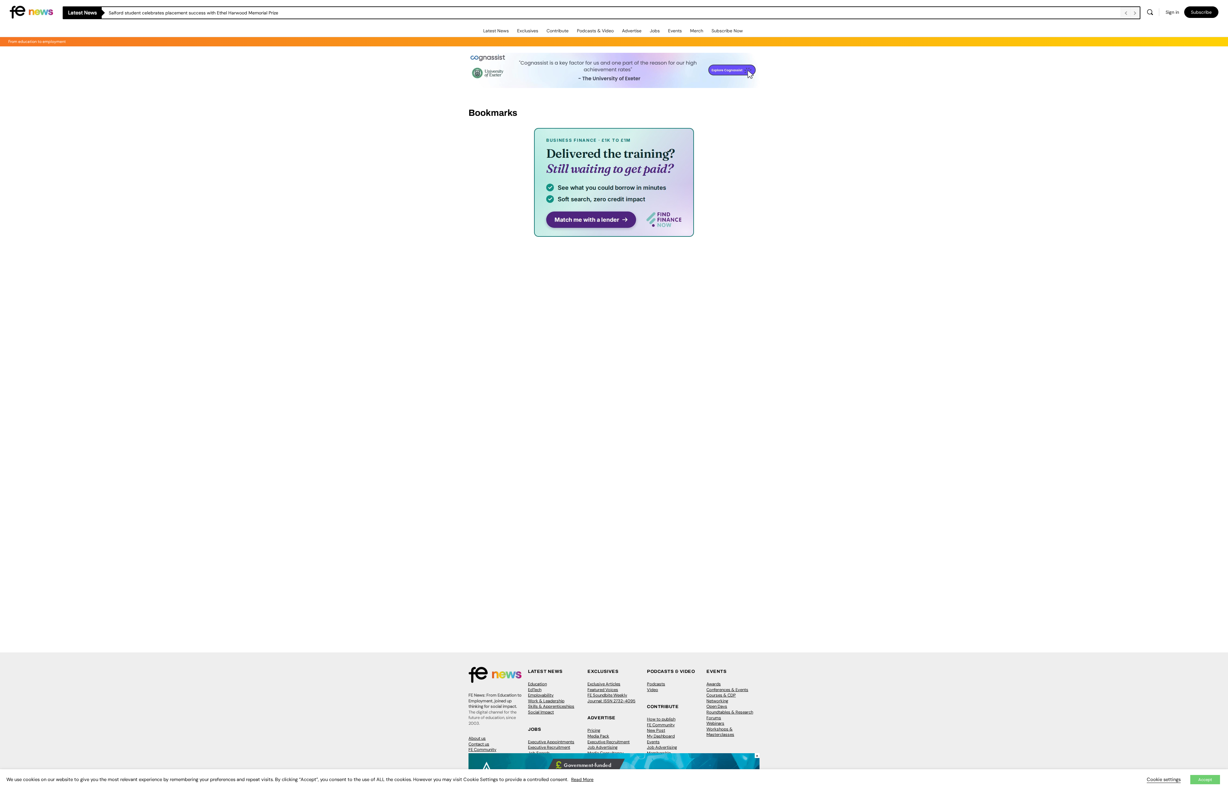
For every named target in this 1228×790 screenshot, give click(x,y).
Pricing (593, 730)
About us (477, 738)
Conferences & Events (727, 689)
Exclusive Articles (603, 684)
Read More (582, 779)
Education (537, 684)
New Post (656, 730)
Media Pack (598, 736)
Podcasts (656, 684)
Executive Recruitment (549, 747)
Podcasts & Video (595, 31)
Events (675, 31)
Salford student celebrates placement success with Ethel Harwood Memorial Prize (193, 13)
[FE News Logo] (31, 11)
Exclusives (527, 31)
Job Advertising (602, 747)
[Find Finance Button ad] (614, 232)
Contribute (558, 31)
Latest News (496, 31)
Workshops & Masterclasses (720, 732)
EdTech (534, 689)
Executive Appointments (551, 742)
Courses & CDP (721, 695)
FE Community (482, 749)
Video (652, 689)
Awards (713, 684)
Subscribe (1201, 12)
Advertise (632, 31)
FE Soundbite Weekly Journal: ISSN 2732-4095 (611, 698)
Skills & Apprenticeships (551, 706)
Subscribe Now (727, 31)
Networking (717, 701)
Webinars (715, 723)
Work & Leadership (546, 701)
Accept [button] (1205, 779)
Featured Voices (602, 689)
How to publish (661, 719)
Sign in (1172, 12)
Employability (541, 695)
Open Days (716, 706)
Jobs (655, 31)
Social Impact (541, 712)
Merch (696, 31)
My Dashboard (661, 736)
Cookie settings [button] (1164, 779)
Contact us (478, 744)
